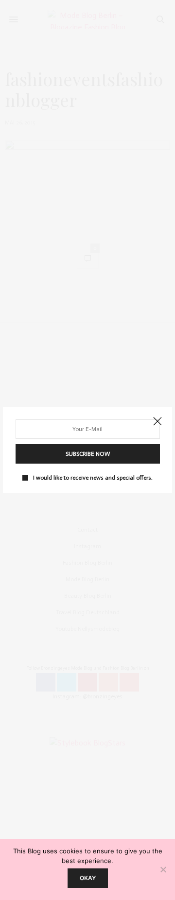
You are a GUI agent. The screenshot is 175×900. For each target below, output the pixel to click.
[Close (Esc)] (157, 422)
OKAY (88, 878)
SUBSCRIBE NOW (88, 453)
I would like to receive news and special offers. (93, 478)
